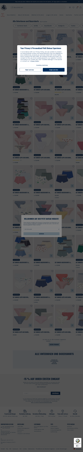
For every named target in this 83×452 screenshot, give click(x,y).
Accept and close (53, 70)
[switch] (77, 446)
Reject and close (29, 70)
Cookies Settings (42, 65)
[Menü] (80, 439)
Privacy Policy (34, 61)
